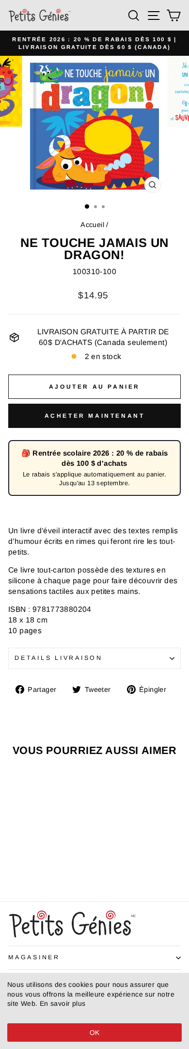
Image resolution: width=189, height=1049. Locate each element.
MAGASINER (34, 957)
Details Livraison (59, 658)
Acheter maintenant (95, 415)
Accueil (92, 225)
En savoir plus (62, 1003)
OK (95, 1032)
